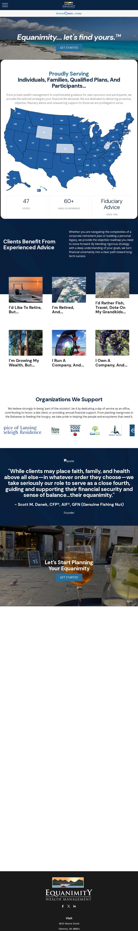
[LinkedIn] (74, 906)
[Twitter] (68, 906)
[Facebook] (63, 906)
